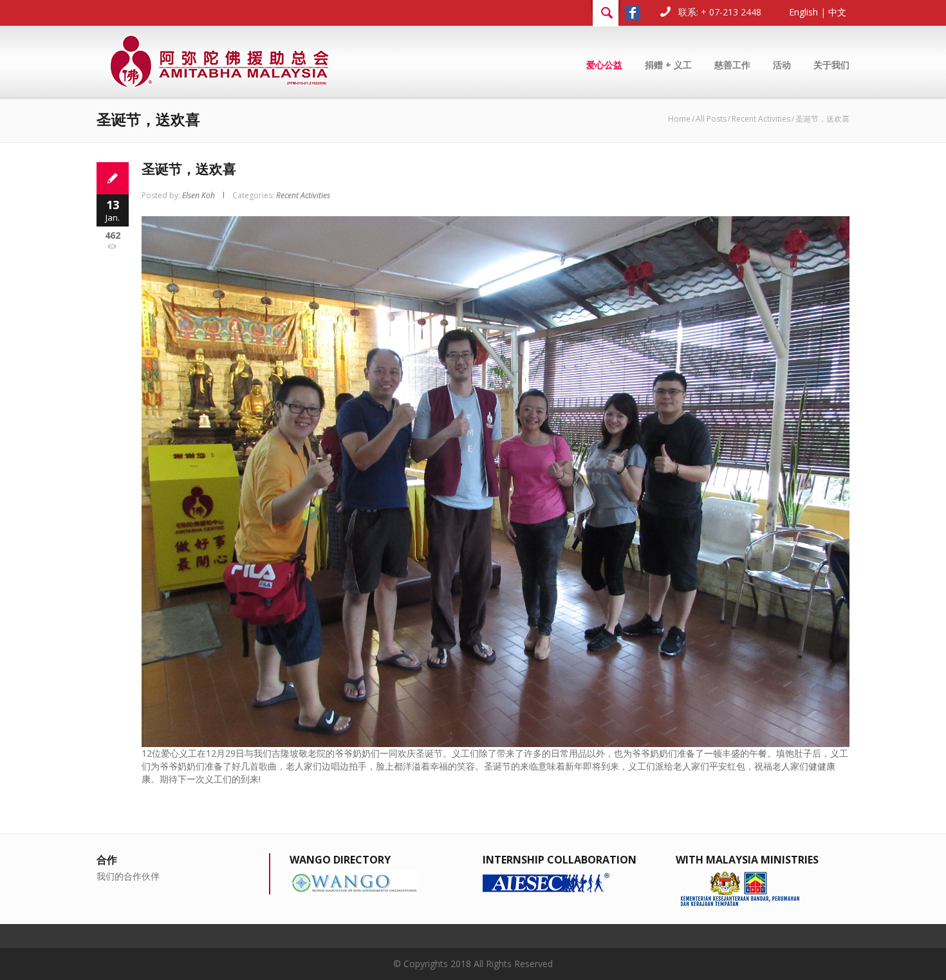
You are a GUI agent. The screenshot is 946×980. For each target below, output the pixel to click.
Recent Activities (761, 118)
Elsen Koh (198, 195)
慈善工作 (732, 65)
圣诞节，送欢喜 (189, 169)
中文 (837, 12)
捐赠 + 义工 (668, 65)
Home (679, 118)
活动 (782, 65)
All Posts (711, 118)
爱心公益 (604, 65)
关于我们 (831, 65)
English (803, 12)
